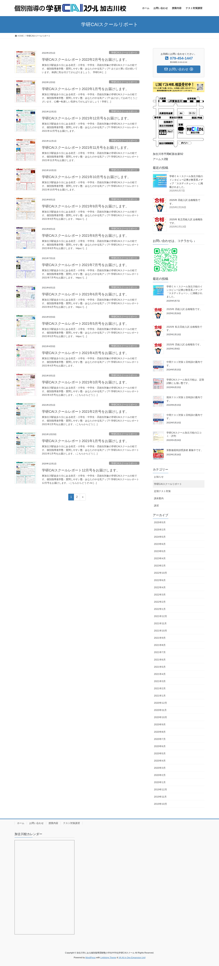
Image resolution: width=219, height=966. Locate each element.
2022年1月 (160, 609)
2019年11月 (160, 796)
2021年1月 (160, 695)
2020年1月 (160, 782)
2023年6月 (160, 544)
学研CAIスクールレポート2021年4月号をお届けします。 (85, 353)
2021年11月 (160, 623)
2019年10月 (160, 804)
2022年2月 (160, 601)
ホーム (20, 823)
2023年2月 (160, 565)
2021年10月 (160, 630)
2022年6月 (160, 580)
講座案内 (159, 498)
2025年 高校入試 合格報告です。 (184, 309)
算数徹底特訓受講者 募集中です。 (184, 450)
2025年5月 (160, 522)
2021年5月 (160, 666)
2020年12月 (160, 702)
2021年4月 (160, 674)
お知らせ (159, 476)
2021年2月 (160, 688)
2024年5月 (160, 536)
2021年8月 (160, 645)
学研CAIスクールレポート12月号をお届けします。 (81, 470)
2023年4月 (160, 558)
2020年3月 (160, 767)
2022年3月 (160, 594)
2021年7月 (160, 652)
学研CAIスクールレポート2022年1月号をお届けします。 (85, 89)
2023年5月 (160, 551)
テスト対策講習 (71, 823)
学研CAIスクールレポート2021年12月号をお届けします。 (86, 118)
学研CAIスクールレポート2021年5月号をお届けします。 (85, 323)
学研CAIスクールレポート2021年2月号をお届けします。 (85, 411)
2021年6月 (160, 659)
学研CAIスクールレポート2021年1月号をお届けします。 (85, 441)
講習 (156, 505)
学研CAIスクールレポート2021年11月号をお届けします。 (86, 147)
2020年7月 (160, 739)
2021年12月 (160, 616)
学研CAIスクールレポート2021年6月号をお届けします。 (85, 294)
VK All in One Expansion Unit (132, 957)
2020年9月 (160, 724)
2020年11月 (160, 710)
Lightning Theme (108, 957)
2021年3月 (160, 681)
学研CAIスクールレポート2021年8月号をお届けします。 (85, 235)
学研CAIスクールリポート (124, 52)
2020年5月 (160, 753)
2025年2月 (160, 529)
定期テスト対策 (162, 491)
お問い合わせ (36, 823)
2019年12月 (160, 789)
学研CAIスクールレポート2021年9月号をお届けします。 (85, 206)
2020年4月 (160, 760)
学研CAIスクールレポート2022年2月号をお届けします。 (85, 59)
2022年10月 (160, 572)
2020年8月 (160, 731)
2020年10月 (160, 717)
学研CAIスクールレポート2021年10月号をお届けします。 (86, 177)
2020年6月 (160, 746)
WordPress (90, 957)
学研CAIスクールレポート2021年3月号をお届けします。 (85, 382)
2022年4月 (160, 587)
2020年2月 (160, 775)
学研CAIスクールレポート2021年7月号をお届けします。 (85, 265)
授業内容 (53, 823)
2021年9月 (160, 637)
